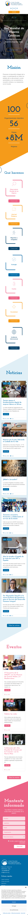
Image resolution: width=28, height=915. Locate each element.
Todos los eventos (14, 777)
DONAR (14, 12)
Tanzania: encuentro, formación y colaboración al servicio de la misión (14, 516)
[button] (26, 887)
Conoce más (14, 50)
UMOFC (4, 383)
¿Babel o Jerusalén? (14, 477)
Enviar (19, 846)
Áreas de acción (5, 881)
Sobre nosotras (5, 879)
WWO (9, 383)
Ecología (6, 736)
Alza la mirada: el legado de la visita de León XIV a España (14, 556)
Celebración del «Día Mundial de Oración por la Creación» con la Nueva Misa (14, 752)
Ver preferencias (14, 910)
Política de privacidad (15, 913)
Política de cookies (6, 913)
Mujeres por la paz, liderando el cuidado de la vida (14, 440)
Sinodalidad (7, 701)
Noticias (3, 885)
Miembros (5, 500)
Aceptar (14, 902)
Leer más (6, 414)
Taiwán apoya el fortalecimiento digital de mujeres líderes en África (14, 400)
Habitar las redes (14, 715)
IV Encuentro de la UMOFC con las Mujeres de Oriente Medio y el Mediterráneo (14, 675)
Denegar (14, 906)
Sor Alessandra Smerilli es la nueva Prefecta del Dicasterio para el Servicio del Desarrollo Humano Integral (14, 598)
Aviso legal (23, 913)
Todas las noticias (14, 625)
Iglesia (4, 539)
